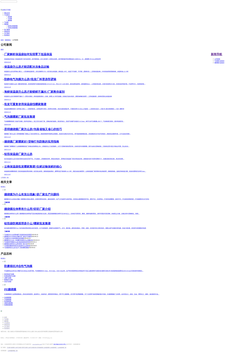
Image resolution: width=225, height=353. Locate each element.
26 (7, 177)
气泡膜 (10, 18)
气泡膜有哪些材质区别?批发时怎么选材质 (17, 245)
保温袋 (10, 16)
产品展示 (7, 15)
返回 (2, 49)
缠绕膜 (10, 20)
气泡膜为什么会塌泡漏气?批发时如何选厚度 (18, 234)
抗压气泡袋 (7, 281)
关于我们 (7, 33)
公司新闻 (217, 59)
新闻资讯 (7, 31)
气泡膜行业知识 (219, 61)
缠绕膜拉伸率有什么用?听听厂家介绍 (15, 244)
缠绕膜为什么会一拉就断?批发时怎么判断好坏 (18, 240)
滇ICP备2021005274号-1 (60, 344)
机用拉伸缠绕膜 (13, 26)
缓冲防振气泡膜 (9, 274)
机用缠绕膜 (7, 301)
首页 (2, 40)
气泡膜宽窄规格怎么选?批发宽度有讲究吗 (17, 242)
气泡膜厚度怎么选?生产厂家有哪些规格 (16, 247)
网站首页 (7, 13)
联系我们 (7, 35)
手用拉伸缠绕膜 (13, 27)
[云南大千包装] (6, 9)
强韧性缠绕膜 (8, 303)
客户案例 (7, 29)
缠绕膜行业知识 (219, 62)
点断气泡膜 (7, 278)
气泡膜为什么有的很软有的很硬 (14, 238)
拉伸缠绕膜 (7, 297)
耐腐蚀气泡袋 (8, 279)
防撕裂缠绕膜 (8, 305)
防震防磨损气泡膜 (9, 276)
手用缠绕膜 (7, 299)
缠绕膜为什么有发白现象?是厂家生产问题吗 (18, 236)
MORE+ (3, 186)
